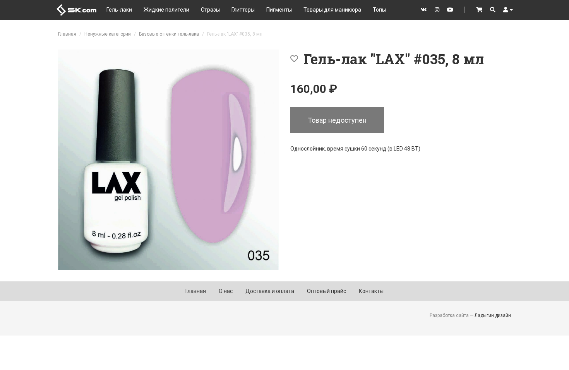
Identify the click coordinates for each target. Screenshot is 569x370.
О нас (226, 291)
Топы (379, 10)
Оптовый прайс (326, 291)
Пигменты (279, 10)
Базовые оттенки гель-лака (169, 34)
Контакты (371, 291)
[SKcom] (76, 9)
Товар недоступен (337, 120)
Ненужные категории (107, 34)
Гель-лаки (119, 10)
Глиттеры (243, 10)
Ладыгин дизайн (493, 315)
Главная (67, 34)
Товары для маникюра (332, 10)
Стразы (210, 10)
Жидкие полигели (166, 10)
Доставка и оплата (269, 291)
